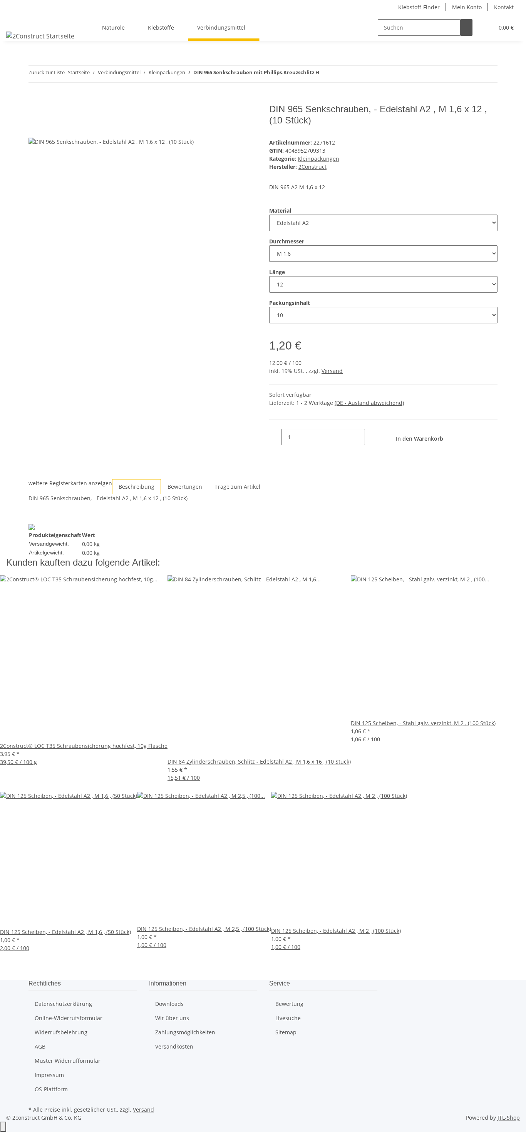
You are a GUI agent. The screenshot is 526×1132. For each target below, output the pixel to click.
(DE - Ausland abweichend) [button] (369, 402)
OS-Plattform (51, 1089)
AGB (40, 1046)
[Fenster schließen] (34, 112)
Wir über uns (172, 1018)
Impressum (49, 1075)
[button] (485, 27)
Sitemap (286, 1032)
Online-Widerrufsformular (68, 1018)
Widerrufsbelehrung (61, 1032)
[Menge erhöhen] (371, 437)
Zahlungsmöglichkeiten (185, 1032)
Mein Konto (467, 7)
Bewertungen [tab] (185, 486)
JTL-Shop (509, 1117)
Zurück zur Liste (46, 72)
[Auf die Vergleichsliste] (34, 128)
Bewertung (289, 1003)
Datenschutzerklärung (63, 1003)
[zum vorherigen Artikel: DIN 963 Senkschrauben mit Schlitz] (325, 74)
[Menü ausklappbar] (15, 20)
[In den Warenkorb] (34, 99)
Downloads (169, 1003)
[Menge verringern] (275, 437)
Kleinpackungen (318, 158)
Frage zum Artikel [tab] (237, 486)
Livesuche (288, 1018)
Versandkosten (174, 1046)
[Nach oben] (3, 1127)
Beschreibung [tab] (136, 486)
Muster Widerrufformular (68, 1060)
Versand (332, 371)
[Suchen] (466, 27)
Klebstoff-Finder (419, 7)
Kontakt (504, 7)
